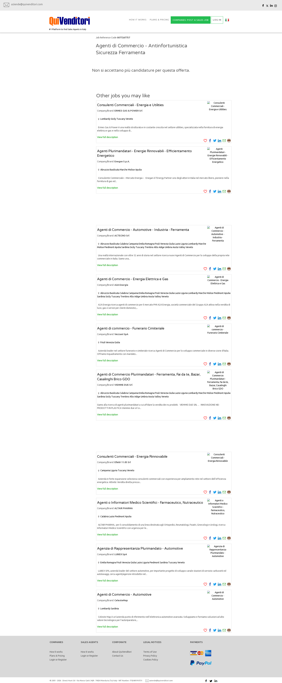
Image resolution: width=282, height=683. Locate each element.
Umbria (168, 247)
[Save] (205, 140)
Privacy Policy (150, 655)
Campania (133, 243)
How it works (138, 19)
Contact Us (117, 655)
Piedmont (109, 247)
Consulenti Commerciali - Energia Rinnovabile (132, 457)
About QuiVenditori (122, 652)
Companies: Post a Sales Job (191, 20)
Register (62, 659)
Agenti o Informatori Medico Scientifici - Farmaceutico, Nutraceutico (150, 503)
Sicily (113, 119)
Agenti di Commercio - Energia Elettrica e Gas (132, 279)
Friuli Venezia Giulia (164, 243)
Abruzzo (104, 169)
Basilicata (114, 169)
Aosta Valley (178, 247)
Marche (123, 169)
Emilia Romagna (146, 243)
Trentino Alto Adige (154, 247)
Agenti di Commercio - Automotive (124, 595)
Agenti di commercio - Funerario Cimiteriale (130, 328)
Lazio (177, 243)
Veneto (129, 119)
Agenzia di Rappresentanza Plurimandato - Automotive (140, 549)
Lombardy (105, 119)
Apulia (138, 169)
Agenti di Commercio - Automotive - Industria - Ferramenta (143, 230)
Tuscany (121, 119)
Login (52, 659)
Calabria (124, 243)
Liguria (184, 243)
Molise (131, 169)
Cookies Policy (150, 659)
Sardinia (125, 247)
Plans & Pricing (159, 19)
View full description (107, 137)
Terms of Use (150, 652)
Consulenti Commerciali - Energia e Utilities (130, 105)
